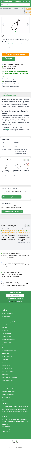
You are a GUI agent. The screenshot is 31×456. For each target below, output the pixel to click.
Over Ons (4, 363)
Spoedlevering (6, 397)
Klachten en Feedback (8, 394)
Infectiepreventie (6, 333)
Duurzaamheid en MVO (8, 391)
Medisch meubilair (7, 345)
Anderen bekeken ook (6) (22, 94)
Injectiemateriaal (6, 336)
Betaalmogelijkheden (7, 380)
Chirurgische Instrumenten (9, 351)
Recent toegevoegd (7, 356)
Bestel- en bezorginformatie (9, 377)
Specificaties (12, 94)
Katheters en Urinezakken (9, 339)
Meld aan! (20, 298)
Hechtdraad (5, 327)
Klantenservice (6, 366)
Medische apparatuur (8, 348)
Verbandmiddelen (7, 342)
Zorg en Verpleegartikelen (9, 322)
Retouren (4, 386)
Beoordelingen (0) (11, 95)
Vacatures (4, 383)
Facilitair (4, 319)
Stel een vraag (16, 197)
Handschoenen (6, 316)
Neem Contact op (6, 374)
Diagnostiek (5, 325)
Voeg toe (19, 211)
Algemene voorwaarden (8, 371)
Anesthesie (5, 330)
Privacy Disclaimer (7, 368)
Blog (3, 400)
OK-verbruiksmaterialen (8, 313)
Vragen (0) (4, 95)
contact (7, 129)
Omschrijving (4, 94)
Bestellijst (8, 60)
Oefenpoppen (5, 353)
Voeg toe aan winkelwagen (17, 54)
